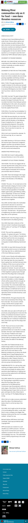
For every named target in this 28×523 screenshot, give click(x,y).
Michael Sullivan (10, 22)
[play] (2, 521)
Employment (6, 487)
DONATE (23, 2)
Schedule (5, 481)
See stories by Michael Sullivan (17, 451)
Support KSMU (6, 478)
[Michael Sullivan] (4, 450)
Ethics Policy (5, 493)
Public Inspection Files (8, 475)
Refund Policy (6, 490)
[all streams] (26, 521)
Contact (4, 472)
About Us (5, 484)
